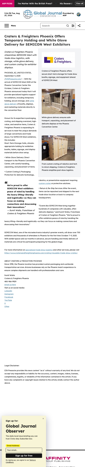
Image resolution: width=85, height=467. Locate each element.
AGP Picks (7, 3)
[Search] (67, 25)
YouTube (8, 300)
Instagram (9, 294)
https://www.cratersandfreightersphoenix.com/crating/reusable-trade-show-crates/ (40, 253)
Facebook (8, 297)
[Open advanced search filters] (73, 25)
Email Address (13, 445)
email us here (10, 284)
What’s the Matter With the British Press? (31, 3)
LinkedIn (8, 291)
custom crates (45, 183)
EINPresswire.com (13, 79)
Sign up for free (23, 455)
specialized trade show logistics (39, 250)
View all (79, 3)
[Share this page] (79, 25)
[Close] (43, 419)
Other (6, 306)
